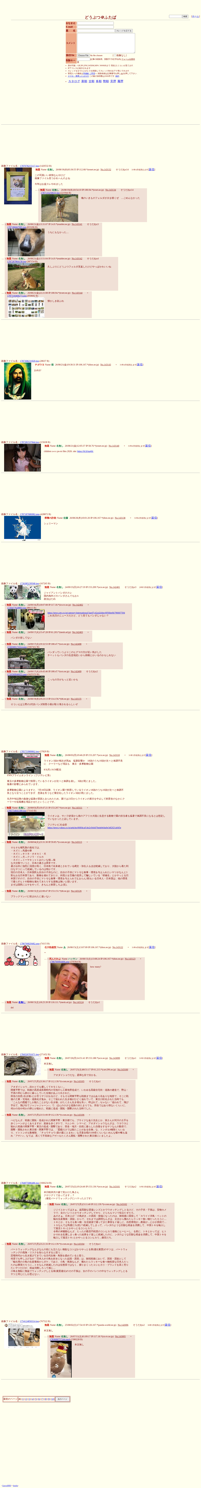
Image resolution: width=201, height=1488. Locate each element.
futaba (15, 1485)
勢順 (106, 81)
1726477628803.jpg (16, 608)
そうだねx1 (94, 1002)
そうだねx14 (122, 169)
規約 (117, 76)
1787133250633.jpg (50, 193)
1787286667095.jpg (16, 227)
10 (53, 1399)
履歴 (120, 81)
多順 (99, 81)
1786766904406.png (59, 961)
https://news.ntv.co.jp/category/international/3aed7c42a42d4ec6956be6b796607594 (86, 613)
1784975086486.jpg (29, 1183)
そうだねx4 (93, 258)
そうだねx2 (92, 671)
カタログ (74, 81)
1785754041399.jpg (16, 810)
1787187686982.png (29, 514)
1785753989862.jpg (29, 751)
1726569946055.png (17, 674)
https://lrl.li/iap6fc (85, 451)
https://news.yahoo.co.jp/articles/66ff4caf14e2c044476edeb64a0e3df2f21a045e (84, 827)
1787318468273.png (17, 296)
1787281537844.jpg (29, 442)
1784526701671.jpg (29, 1054)
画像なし (121, 55)
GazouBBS (6, 1485)
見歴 (113, 81)
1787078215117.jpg (29, 166)
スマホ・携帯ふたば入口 (78, 76)
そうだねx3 (93, 224)
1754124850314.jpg (29, 1321)
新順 (84, 81)
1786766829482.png (29, 943)
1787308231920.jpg (29, 361)
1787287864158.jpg (16, 261)
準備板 (86, 73)
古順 (91, 81)
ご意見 (92, 73)
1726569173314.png (17, 647)
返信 (151, 169)
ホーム (195, 16)
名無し (22, 1002)
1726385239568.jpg (29, 583)
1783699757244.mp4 (60, 1339)
